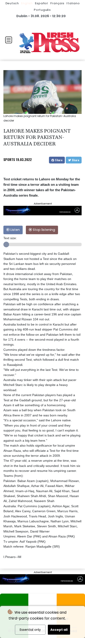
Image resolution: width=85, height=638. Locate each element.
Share (58, 160)
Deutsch (12, 3)
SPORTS (9, 159)
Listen (15, 229)
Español (41, 3)
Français (57, 3)
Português (42, 10)
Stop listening (43, 229)
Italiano (73, 3)
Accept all (59, 629)
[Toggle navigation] (8, 39)
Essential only (30, 629)
